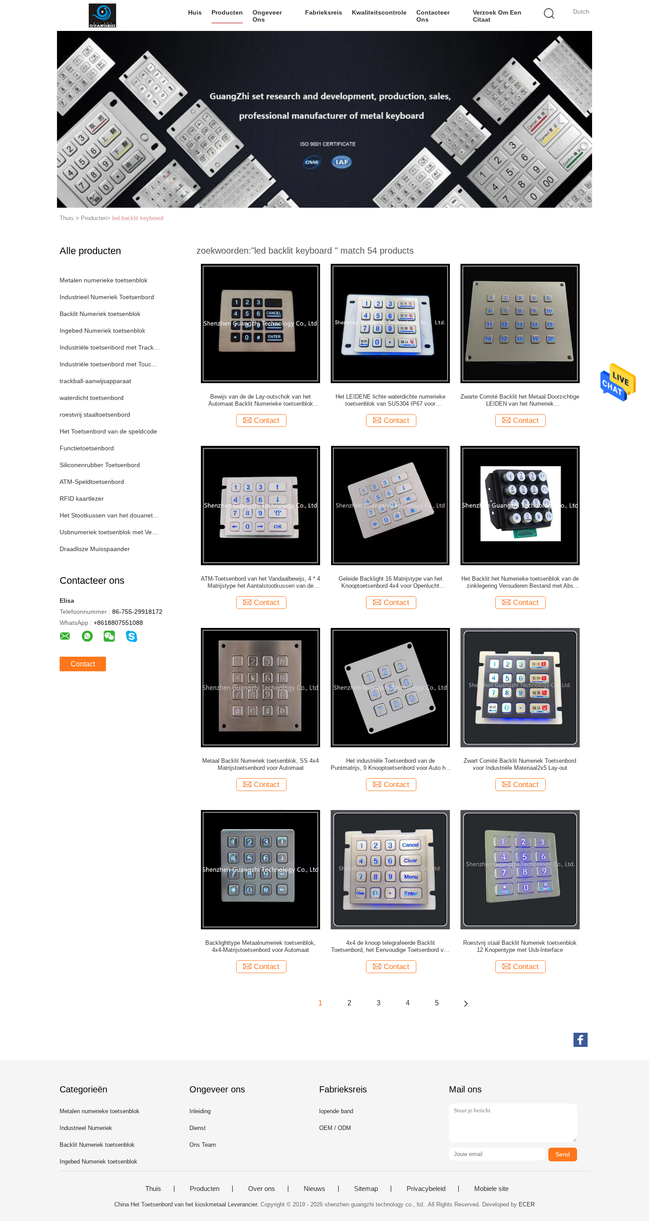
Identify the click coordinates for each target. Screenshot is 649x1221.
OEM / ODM (335, 1128)
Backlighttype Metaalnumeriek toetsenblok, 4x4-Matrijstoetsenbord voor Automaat (260, 946)
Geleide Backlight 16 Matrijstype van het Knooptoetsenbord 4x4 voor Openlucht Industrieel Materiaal (390, 582)
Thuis (153, 1189)
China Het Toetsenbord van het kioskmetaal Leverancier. (187, 1204)
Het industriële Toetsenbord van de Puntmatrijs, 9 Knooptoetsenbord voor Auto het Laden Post (390, 764)
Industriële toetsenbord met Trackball (110, 347)
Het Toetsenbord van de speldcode (108, 431)
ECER (527, 1204)
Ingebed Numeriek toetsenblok (102, 330)
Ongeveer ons (267, 16)
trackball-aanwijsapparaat (95, 380)
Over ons (261, 1189)
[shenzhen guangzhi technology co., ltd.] (103, 15)
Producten (227, 12)
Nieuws (314, 1189)
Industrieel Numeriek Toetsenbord (107, 296)
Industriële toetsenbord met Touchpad (110, 364)
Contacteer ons (432, 16)
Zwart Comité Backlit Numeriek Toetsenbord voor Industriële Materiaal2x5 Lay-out (520, 764)
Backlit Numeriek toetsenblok (100, 313)
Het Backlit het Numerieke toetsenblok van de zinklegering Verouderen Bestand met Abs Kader (520, 582)
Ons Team (202, 1144)
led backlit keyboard (137, 218)
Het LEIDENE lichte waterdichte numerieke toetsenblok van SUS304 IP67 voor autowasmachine (390, 400)
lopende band (336, 1111)
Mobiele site (491, 1189)
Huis (195, 12)
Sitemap (366, 1189)
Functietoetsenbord (87, 448)
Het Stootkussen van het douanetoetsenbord (110, 515)
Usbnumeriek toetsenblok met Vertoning (110, 532)
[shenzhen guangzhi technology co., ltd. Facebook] (581, 1040)
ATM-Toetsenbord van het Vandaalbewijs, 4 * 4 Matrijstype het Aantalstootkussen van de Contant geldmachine (260, 582)
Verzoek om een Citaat (497, 16)
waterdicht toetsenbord (92, 397)
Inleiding (200, 1111)
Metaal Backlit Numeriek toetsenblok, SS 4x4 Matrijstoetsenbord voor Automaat (260, 764)
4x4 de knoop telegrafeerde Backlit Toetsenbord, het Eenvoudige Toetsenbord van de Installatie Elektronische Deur (390, 947)
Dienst (197, 1128)
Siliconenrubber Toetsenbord (100, 464)
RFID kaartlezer (82, 498)
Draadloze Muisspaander (95, 548)
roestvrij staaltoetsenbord (95, 414)
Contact (83, 664)
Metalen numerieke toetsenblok (103, 280)
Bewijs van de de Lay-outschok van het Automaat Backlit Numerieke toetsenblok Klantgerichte (260, 400)
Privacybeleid (426, 1189)
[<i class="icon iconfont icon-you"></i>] (466, 1003)
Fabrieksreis (323, 12)
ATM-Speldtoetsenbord (92, 481)
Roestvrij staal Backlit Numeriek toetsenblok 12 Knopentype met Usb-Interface (520, 946)
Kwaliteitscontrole (379, 12)
